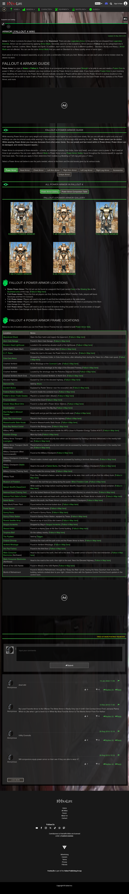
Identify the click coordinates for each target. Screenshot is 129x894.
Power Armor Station (75, 153)
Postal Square (8, 508)
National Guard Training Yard (14, 492)
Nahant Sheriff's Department (14, 487)
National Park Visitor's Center (15, 496)
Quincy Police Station (11, 516)
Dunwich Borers (9, 387)
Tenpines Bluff (8, 532)
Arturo (39, 383)
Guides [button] (95, 9)
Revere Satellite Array (12, 520)
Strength (84, 68)
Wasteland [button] (80, 9)
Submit (70, 665)
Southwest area (13, 291)
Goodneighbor (9, 408)
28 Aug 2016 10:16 (107, 731)
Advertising (65, 854)
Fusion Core (118, 68)
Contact (64, 818)
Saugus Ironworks (10, 524)
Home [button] (15, 9)
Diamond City (8, 383)
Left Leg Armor (86, 170)
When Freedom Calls (79, 481)
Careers (64, 857)
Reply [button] (119, 689)
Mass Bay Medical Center (13, 426)
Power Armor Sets (83, 327)
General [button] (30, 9)
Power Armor (11, 170)
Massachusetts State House (14, 422)
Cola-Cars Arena (10, 358)
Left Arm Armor (53, 170)
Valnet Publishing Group (73, 871)
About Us (64, 816)
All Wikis (65, 811)
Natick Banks (52, 466)
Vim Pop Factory (10, 548)
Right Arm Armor (70, 170)
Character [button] (46, 9)
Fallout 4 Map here (37, 291)
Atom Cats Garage (10, 341)
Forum (64, 813)
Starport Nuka (8, 528)
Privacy (64, 862)
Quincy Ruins (8, 512)
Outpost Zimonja (10, 540)
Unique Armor (64, 174)
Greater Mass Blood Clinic (13, 404)
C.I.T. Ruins (8, 353)
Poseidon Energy (10, 434)
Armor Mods (46, 43)
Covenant (53, 363)
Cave (73, 289)
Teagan (40, 536)
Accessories (118, 170)
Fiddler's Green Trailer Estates (15, 395)
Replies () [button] (109, 689)
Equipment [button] (63, 9)
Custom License (67, 836)
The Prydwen (8, 536)
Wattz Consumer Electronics (10, 553)
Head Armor (25, 170)
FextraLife (51, 871)
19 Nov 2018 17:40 (107, 704)
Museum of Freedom (11, 481)
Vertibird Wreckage (10, 544)
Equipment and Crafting (8, 19)
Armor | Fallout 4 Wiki (18, 31)
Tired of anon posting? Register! (111, 637)
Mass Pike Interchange (12, 418)
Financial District (9, 400)
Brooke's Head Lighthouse (13, 345)
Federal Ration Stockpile (13, 391)
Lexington (8, 441)
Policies (64, 864)
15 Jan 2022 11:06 (107, 681)
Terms (64, 859)
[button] (99, 3)
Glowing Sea (85, 289)
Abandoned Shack (10, 337)
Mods (45, 153)
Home (64, 808)
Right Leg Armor (102, 170)
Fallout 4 (34, 68)
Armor (25, 68)
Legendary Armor (78, 41)
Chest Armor (39, 170)
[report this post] (118, 681)
